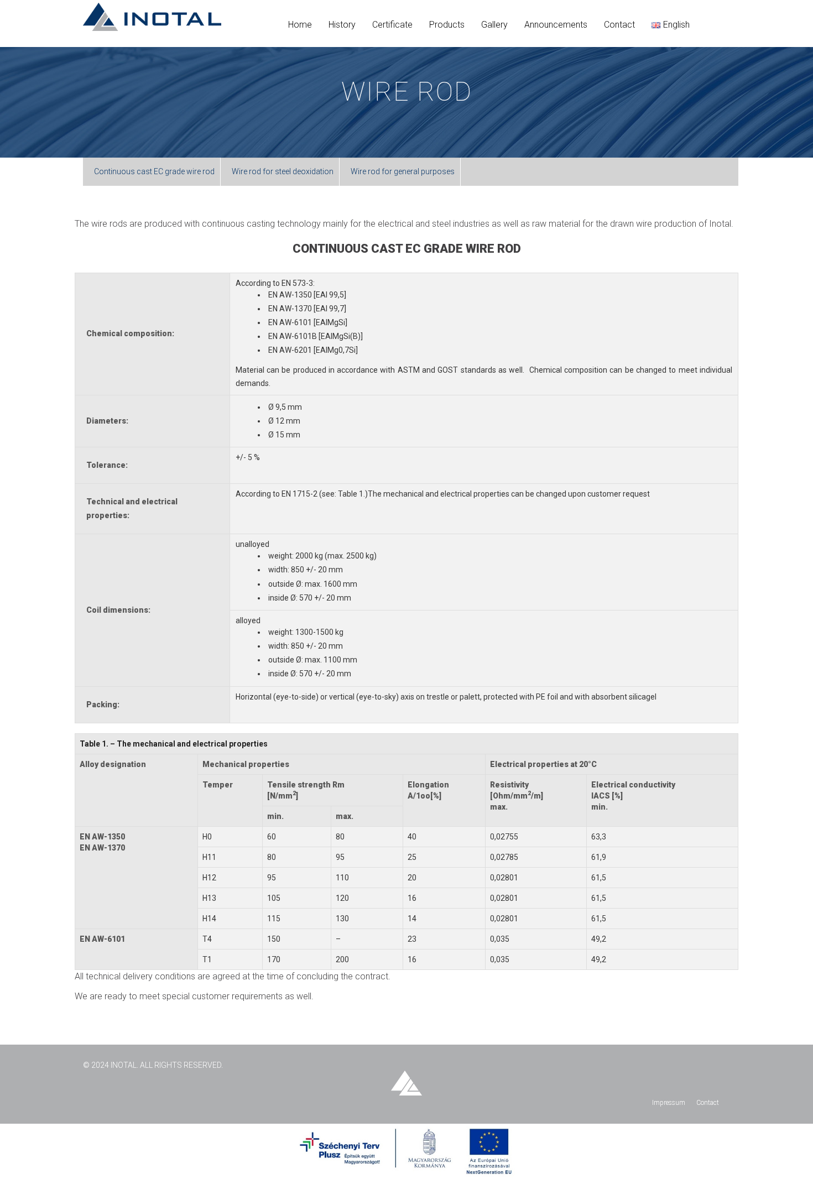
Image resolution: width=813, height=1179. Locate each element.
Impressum (668, 1103)
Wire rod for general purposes (403, 171)
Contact (707, 1103)
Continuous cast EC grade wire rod (154, 171)
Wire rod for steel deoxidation (282, 171)
